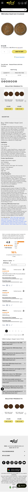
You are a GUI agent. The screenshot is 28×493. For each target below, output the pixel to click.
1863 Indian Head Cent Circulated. (18, 224)
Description (5, 117)
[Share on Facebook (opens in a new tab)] (7, 285)
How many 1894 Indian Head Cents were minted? (12, 364)
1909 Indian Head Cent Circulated (15, 221)
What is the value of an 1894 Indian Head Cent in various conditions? (12, 374)
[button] (14, 47)
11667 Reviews (9, 247)
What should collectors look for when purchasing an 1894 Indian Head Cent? (13, 387)
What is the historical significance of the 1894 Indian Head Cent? (13, 392)
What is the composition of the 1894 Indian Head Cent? (12, 343)
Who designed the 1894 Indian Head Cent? (12, 348)
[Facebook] (2, 81)
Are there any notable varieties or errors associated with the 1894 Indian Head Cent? (13, 381)
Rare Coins (5, 477)
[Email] (7, 81)
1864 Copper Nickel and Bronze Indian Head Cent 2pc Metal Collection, (13, 223)
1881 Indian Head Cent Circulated (19, 100)
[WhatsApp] (9, 81)
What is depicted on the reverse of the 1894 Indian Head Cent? (13, 359)
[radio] (20, 241)
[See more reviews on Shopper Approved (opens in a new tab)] (11, 285)
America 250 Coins (13, 477)
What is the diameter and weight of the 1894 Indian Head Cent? (13, 369)
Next (25, 101)
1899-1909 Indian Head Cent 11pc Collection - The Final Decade (13, 218)
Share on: (3, 79)
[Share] (16, 81)
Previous (2, 101)
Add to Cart (8, 109)
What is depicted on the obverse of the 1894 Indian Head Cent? (13, 353)
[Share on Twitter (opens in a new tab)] (9, 285)
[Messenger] (11, 81)
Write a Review (14, 264)
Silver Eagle (17, 483)
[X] (4, 81)
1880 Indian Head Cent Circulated (8, 100)
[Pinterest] (14, 81)
